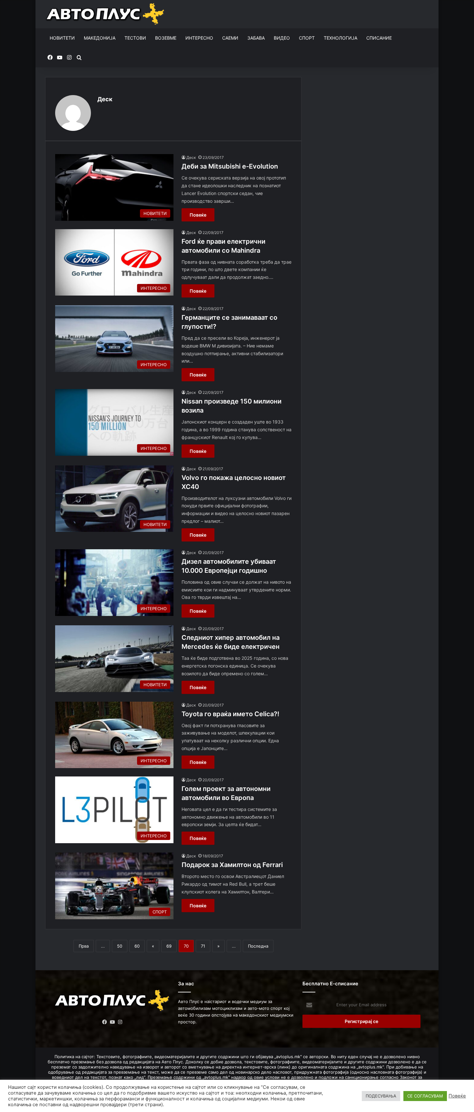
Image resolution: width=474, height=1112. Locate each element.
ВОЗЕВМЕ (165, 38)
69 (169, 946)
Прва (84, 946)
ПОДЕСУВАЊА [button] (381, 1095)
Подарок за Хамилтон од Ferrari (232, 865)
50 (119, 946)
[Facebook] (105, 1022)
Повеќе (198, 215)
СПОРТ (307, 38)
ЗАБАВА (256, 38)
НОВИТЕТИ (62, 38)
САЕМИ (230, 38)
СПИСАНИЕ (379, 38)
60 (137, 946)
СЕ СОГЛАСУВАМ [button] (425, 1095)
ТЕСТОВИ (135, 38)
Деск (105, 99)
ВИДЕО (282, 38)
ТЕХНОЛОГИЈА (340, 38)
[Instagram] (120, 1022)
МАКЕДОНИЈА (99, 38)
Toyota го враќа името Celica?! (230, 714)
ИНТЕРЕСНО (199, 38)
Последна (258, 946)
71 (203, 946)
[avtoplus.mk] (106, 14)
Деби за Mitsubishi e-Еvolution (230, 166)
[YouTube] (112, 1022)
